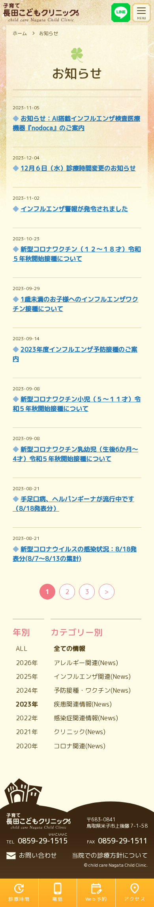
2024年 (27, 690)
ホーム (20, 33)
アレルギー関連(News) (86, 662)
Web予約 (96, 899)
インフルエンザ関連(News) (92, 676)
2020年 (27, 746)
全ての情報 (69, 648)
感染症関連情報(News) (86, 718)
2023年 (27, 704)
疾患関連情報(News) (83, 704)
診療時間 (19, 899)
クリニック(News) (79, 731)
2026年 (27, 662)
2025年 (27, 676)
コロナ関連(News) (79, 746)
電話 (57, 899)
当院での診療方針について (110, 855)
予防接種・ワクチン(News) (92, 690)
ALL (22, 648)
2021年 (27, 731)
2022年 (27, 718)
